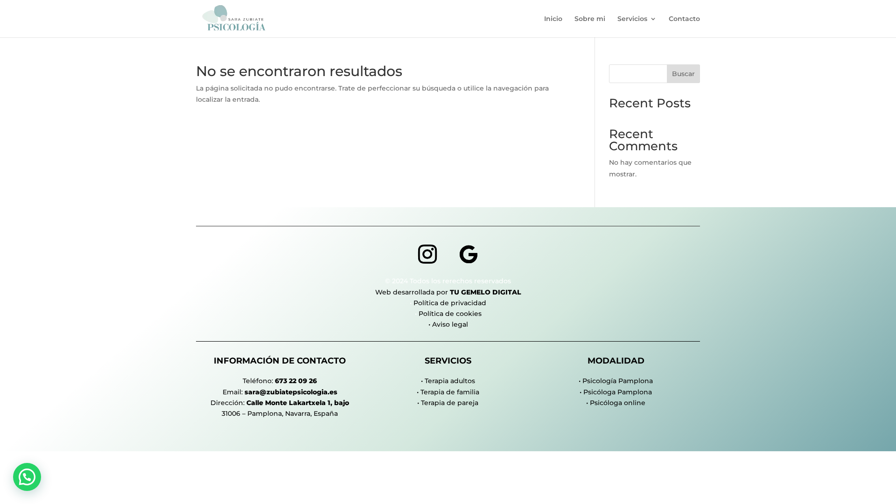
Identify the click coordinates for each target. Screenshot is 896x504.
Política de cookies (450, 313)
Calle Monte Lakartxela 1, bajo (297, 403)
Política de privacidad (449, 303)
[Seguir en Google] (468, 254)
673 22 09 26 (296, 381)
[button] (27, 477)
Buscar (683, 74)
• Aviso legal (448, 324)
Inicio (553, 19)
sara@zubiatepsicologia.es (291, 392)
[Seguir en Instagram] (427, 254)
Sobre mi (589, 19)
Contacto (684, 19)
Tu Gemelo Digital (485, 292)
